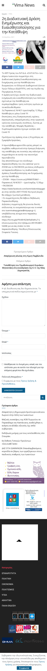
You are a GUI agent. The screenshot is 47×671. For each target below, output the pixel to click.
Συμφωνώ (24, 668)
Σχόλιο (5, 297)
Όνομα (6, 330)
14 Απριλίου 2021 (8, 37)
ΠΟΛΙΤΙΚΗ (6, 578)
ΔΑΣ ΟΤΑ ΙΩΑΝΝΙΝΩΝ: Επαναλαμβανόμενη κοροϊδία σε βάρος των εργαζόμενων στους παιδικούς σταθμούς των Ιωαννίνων (22, 451)
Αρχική (4, 14)
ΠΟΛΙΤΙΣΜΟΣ (8, 589)
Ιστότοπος (6, 353)
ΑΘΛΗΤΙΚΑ (6, 600)
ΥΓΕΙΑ (10, 14)
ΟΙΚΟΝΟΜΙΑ (7, 584)
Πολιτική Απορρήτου (12, 376)
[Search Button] (42, 397)
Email (5, 342)
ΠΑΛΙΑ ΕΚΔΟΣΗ (9, 605)
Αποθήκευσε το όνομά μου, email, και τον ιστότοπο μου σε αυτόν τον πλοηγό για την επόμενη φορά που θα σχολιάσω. (24, 367)
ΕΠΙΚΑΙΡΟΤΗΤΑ (9, 573)
